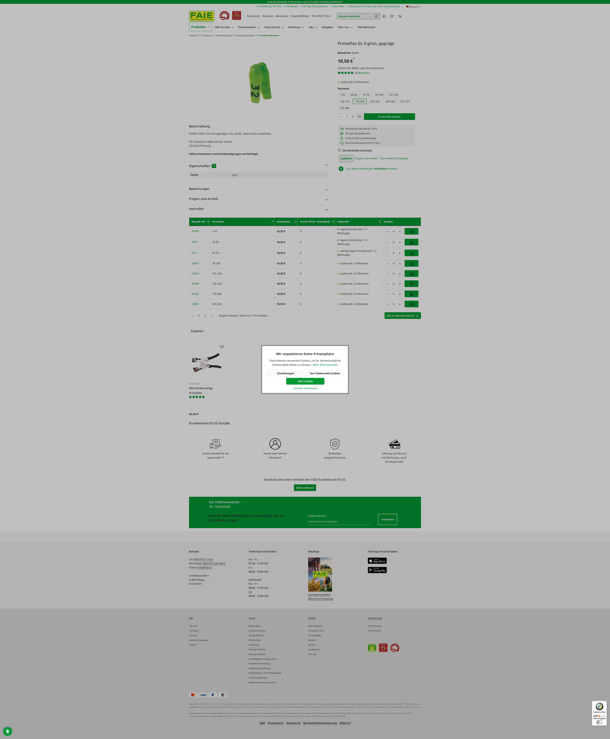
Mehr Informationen (325, 364)
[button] (7, 731)
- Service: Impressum (305, 388)
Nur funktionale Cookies (325, 373)
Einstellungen (285, 373)
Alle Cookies (305, 381)
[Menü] (605, 703)
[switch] (599, 722)
